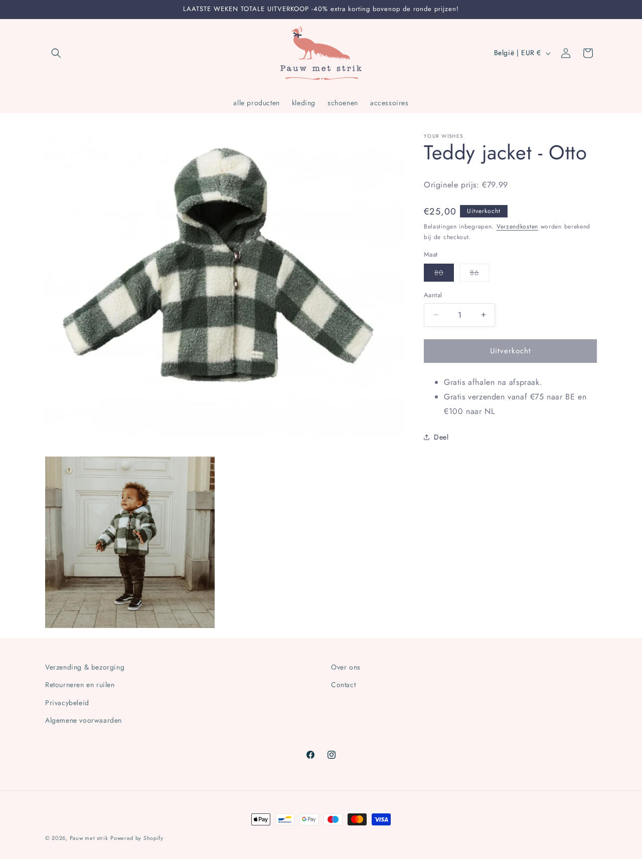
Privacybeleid (67, 703)
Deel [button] (441, 437)
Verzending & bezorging (84, 667)
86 (480, 274)
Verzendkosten (517, 226)
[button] (56, 53)
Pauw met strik (89, 838)
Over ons (346, 667)
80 (444, 274)
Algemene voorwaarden (83, 720)
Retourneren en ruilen (80, 685)
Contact (343, 685)
